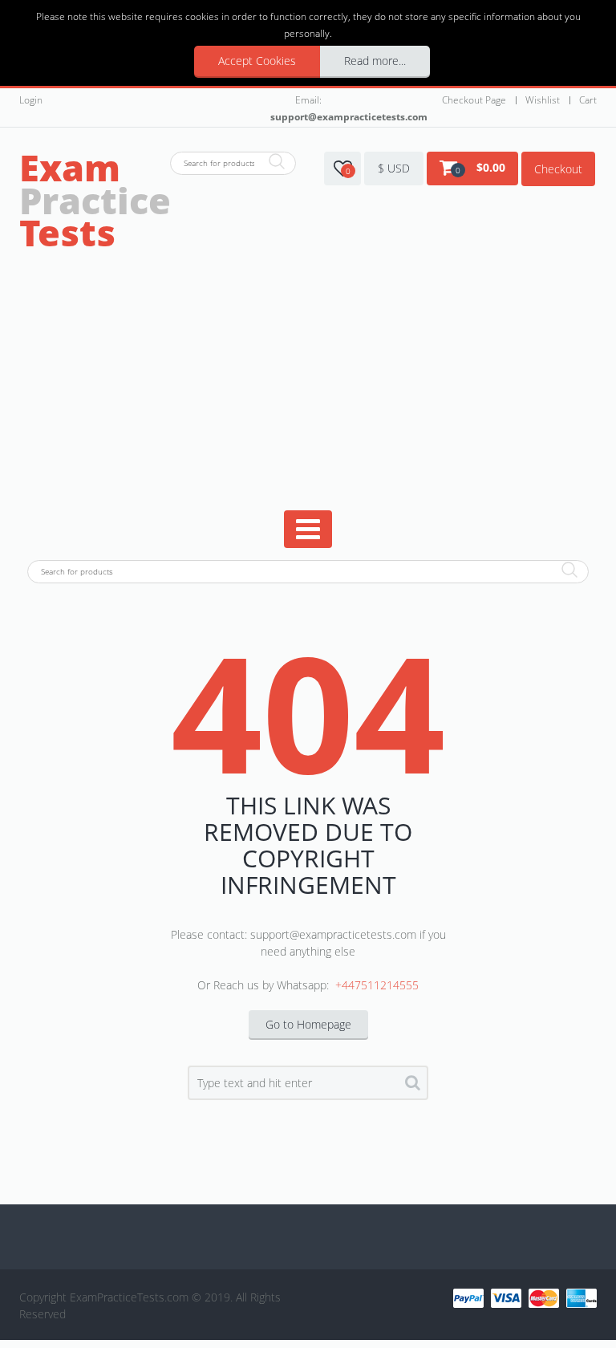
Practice (95, 200)
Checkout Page (474, 100)
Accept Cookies (257, 60)
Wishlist (542, 100)
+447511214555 (377, 985)
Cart (588, 100)
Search (412, 1085)
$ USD (394, 168)
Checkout (558, 169)
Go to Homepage (308, 1024)
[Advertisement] (310, 390)
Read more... (375, 60)
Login (31, 100)
